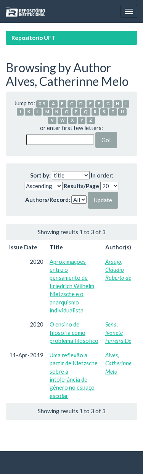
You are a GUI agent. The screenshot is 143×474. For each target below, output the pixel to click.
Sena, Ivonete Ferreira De (118, 332)
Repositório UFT (33, 37)
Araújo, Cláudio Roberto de (118, 269)
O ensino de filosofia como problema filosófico (74, 332)
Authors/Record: (47, 199)
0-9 (42, 103)
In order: (102, 175)
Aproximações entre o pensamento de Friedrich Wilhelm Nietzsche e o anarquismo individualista (72, 286)
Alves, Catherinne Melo (118, 363)
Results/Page (81, 185)
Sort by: (40, 175)
